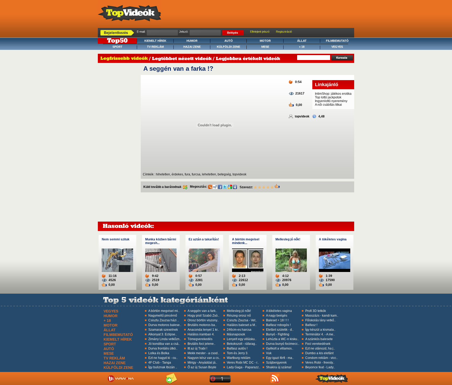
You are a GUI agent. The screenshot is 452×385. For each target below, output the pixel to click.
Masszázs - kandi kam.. (321, 315)
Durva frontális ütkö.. (162, 348)
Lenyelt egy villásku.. (241, 339)
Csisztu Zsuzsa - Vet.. (242, 320)
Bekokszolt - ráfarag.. (242, 344)
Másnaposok (236, 334)
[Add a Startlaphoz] (210, 186)
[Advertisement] (119, 143)
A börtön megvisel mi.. (163, 311)
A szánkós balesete (319, 339)
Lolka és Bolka (158, 353)
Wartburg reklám (238, 358)
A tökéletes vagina (333, 239)
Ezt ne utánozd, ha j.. (320, 348)
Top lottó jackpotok (328, 97)
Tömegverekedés (200, 339)
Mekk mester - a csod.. (203, 353)
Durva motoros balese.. (164, 325)
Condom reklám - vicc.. (321, 358)
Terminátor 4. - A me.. (320, 334)
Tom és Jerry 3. (237, 353)
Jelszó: (183, 31)
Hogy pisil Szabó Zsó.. (203, 315)
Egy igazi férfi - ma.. (280, 358)
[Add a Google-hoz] (230, 186)
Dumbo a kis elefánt (319, 353)
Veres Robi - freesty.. (319, 362)
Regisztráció (284, 31)
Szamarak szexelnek (163, 329)
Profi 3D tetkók (315, 311)
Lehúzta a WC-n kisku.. (282, 339)
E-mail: (141, 31)
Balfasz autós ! (237, 348)
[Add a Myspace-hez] (235, 186)
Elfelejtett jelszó (259, 31)
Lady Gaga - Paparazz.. (243, 367)
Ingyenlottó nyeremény (331, 101)
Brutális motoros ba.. (202, 325)
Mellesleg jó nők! (287, 239)
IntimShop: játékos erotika (333, 94)
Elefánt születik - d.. (279, 329)
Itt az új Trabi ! (197, 348)
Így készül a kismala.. (320, 329)
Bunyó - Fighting (277, 334)
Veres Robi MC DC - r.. (243, 362)
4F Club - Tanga (159, 362)
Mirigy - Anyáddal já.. (202, 362)
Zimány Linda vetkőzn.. (164, 339)
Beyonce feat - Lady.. (320, 367)
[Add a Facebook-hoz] (220, 186)
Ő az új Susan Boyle (202, 367)
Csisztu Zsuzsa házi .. (163, 320)
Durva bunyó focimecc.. (282, 344)
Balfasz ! (311, 325)
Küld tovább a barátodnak (162, 187)
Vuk (269, 353)
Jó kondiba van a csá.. (164, 344)
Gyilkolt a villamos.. (279, 348)
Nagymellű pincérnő (162, 315)
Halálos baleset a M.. (242, 325)
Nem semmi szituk (115, 239)
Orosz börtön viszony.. (203, 320)
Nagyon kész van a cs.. (204, 358)
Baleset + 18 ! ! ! (277, 320)
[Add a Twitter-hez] (225, 186)
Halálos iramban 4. (201, 334)
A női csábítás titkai (328, 104)
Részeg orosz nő (239, 315)
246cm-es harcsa (239, 329)
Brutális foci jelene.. (201, 344)
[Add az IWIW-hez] (215, 186)
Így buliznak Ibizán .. (162, 367)
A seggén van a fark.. (202, 311)
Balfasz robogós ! (278, 325)
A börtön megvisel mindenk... (245, 241)
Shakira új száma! (278, 367)
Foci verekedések (317, 344)
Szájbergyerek (276, 362)
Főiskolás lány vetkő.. (320, 320)
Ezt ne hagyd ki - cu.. (163, 358)
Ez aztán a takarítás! (204, 239)
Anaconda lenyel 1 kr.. (203, 329)
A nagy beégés (276, 315)
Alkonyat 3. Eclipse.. (162, 334)
